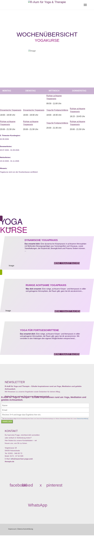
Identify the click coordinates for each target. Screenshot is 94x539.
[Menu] (85, 5)
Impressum (12, 529)
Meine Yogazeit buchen (67, 263)
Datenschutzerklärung (25, 529)
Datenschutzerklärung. (82, 418)
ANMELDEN (7, 422)
